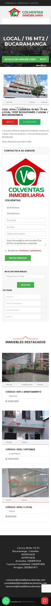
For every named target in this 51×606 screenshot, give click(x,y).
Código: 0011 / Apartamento (23, 392)
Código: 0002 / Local (19, 507)
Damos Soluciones (28, 601)
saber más (25, 368)
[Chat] (44, 600)
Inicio (43, 59)
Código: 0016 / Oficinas (20, 449)
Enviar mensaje (18, 258)
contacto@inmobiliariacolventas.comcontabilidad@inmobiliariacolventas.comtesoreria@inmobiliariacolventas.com (25, 583)
